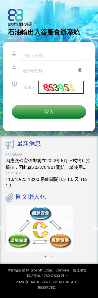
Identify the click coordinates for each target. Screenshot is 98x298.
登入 (49, 111)
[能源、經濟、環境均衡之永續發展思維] (49, 228)
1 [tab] (45, 256)
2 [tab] (52, 256)
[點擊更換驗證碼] (61, 87)
